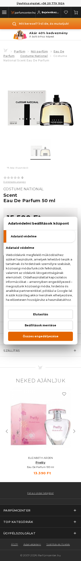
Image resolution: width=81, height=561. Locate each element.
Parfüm (19, 51)
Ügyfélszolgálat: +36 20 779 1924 (41, 3)
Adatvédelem (32, 544)
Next (74, 431)
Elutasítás (40, 314)
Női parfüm (39, 51)
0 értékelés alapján (14, 181)
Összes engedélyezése (40, 336)
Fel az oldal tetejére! (40, 493)
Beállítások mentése (40, 325)
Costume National (34, 56)
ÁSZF (14, 544)
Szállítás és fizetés (58, 544)
